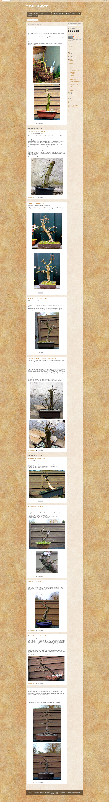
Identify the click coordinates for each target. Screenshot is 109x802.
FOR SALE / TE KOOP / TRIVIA (61, 13)
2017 (70, 55)
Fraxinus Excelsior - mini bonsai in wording (39, 27)
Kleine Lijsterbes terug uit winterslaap (37, 298)
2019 (70, 52)
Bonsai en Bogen (37, 6)
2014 (70, 59)
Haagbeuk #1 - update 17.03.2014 (36, 131)
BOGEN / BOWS (32, 16)
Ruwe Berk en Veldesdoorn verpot (36, 689)
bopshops (75, 792)
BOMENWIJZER (38, 13)
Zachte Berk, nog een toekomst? (36, 458)
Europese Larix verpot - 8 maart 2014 (37, 635)
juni (71, 64)
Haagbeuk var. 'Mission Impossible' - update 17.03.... (75, 80)
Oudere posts (62, 785)
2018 (70, 53)
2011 (70, 95)
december (72, 60)
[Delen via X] (40, 123)
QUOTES (47, 13)
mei (71, 66)
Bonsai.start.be (70, 102)
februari (71, 90)
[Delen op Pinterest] (42, 123)
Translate (35, 21)
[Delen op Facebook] (41, 123)
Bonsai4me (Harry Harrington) (73, 105)
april (71, 67)
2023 (70, 48)
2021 (70, 49)
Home (30, 13)
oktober (71, 63)
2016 (70, 56)
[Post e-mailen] (36, 123)
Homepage (47, 785)
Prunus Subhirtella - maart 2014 (36, 506)
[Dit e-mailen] (38, 123)
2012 (70, 93)
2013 (70, 92)
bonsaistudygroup (71, 106)
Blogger (57, 793)
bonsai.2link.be (70, 101)
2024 (70, 46)
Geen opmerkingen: (31, 123)
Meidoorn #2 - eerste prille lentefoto (37, 203)
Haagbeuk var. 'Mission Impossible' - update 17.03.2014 (42, 358)
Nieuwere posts (31, 785)
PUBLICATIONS (76, 13)
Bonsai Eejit (70, 100)
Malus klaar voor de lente (34, 581)
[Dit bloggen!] (39, 123)
